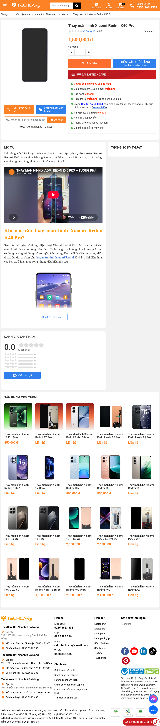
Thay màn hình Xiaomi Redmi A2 (141, 588)
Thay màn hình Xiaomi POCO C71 (141, 537)
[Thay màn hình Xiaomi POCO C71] (142, 518)
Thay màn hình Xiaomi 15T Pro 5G (17, 537)
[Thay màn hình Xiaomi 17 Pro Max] (18, 416)
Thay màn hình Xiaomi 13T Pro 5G (79, 537)
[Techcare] (26, 6)
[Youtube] (134, 651)
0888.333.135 (63, 654)
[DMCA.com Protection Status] (151, 671)
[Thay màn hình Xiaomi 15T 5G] (49, 518)
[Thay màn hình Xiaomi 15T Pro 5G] (18, 518)
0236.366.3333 (147, 7)
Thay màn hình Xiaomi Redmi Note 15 (17, 486)
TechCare (126, 623)
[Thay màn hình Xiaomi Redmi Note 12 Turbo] (49, 569)
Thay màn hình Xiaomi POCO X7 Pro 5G (110, 537)
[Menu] (5, 6)
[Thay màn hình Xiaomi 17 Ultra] (49, 467)
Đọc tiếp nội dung (51, 317)
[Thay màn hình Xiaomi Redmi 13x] (80, 467)
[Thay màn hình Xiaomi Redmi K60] (111, 569)
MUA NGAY (90, 63)
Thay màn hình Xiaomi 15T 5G (48, 537)
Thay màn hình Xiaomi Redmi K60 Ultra (79, 588)
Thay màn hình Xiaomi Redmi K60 (110, 588)
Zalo (153, 710)
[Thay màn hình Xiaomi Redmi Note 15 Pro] (142, 416)
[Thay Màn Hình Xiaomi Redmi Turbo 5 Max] (80, 416)
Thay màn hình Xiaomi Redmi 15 (141, 486)
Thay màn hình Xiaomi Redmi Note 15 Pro (141, 436)
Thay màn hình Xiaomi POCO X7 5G (17, 588)
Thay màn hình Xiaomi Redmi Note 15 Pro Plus (110, 436)
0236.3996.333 (30, 648)
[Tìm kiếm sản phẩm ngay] (77, 6)
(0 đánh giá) (89, 31)
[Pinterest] (126, 661)
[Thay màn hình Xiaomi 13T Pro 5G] (80, 518)
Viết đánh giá (25, 375)
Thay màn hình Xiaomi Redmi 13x (79, 486)
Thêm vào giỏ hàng (134, 63)
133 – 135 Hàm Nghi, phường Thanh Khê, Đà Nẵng (24, 637)
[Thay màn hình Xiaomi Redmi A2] (142, 569)
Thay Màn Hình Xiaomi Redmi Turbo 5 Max (79, 436)
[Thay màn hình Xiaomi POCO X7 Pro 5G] (111, 518)
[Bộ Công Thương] (132, 671)
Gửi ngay (58, 119)
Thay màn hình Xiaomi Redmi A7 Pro (48, 436)
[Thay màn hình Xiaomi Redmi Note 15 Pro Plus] (111, 416)
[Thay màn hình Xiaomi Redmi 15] (142, 467)
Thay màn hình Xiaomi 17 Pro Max (17, 436)
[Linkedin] (143, 651)
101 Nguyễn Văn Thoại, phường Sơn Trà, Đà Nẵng (26, 687)
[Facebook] (125, 651)
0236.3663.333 (30, 672)
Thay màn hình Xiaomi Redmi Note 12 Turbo (48, 588)
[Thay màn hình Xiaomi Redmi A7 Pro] (49, 416)
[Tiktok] (153, 651)
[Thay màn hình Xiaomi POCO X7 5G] (18, 569)
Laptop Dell (100, 628)
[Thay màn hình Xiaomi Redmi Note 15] (18, 467)
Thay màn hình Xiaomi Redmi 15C (110, 486)
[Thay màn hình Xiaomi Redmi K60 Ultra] (80, 569)
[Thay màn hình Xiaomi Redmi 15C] (111, 467)
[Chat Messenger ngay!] (153, 699)
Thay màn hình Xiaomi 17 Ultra (48, 486)
